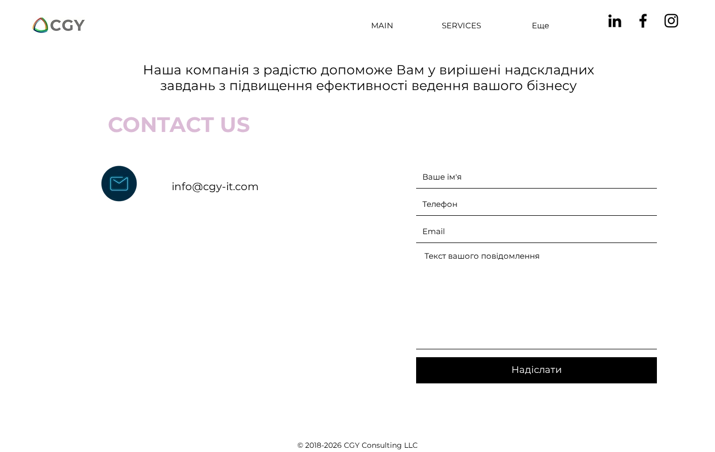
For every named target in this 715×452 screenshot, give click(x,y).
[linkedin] (615, 21)
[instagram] (671, 21)
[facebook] (643, 21)
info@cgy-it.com (215, 186)
